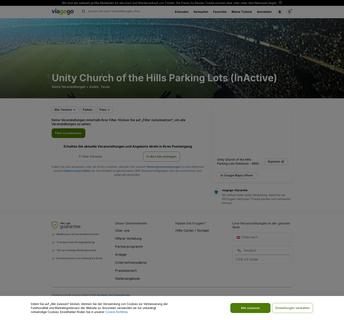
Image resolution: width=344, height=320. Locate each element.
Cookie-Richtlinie (116, 312)
